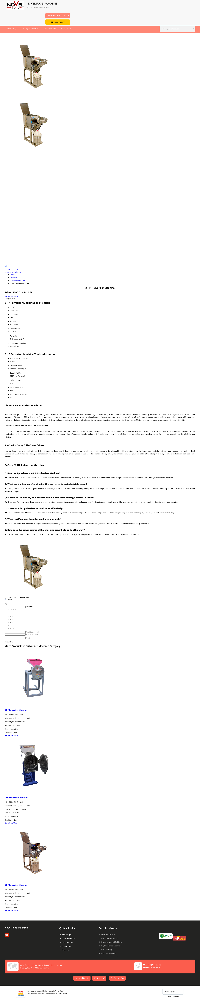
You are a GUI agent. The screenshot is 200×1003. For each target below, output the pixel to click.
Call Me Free (119, 978)
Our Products (50, 29)
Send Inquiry (59, 22)
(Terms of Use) (59, 991)
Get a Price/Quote (11, 296)
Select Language (173, 996)
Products (13, 278)
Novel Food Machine (42, 5)
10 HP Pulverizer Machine (16, 797)
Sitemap (65, 950)
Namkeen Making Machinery (111, 942)
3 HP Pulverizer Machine (16, 885)
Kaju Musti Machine (108, 953)
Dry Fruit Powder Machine (110, 946)
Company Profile (30, 29)
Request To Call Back (13, 272)
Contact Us (66, 29)
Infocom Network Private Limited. (56, 994)
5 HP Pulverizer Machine (16, 710)
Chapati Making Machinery (110, 938)
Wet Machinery (106, 950)
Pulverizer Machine (17, 281)
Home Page (12, 29)
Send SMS (101, 978)
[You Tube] (7, 936)
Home (12, 275)
